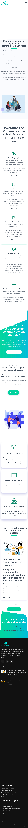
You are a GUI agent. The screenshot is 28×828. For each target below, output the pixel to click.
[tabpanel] (14, 570)
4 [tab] (17, 604)
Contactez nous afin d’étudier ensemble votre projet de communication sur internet (14, 629)
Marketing (6, 562)
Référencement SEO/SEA (7, 790)
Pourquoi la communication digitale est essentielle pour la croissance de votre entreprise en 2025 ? (14, 576)
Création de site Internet (7, 788)
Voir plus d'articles (14, 609)
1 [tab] (10, 604)
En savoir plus (13, 175)
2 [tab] (15, 604)
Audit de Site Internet (6, 797)
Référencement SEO (16, 562)
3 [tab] (16, 604)
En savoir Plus (13, 392)
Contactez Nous (14, 352)
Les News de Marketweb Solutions (12, 559)
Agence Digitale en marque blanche (10, 793)
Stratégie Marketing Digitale (8, 795)
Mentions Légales (7, 806)
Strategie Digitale (8, 565)
